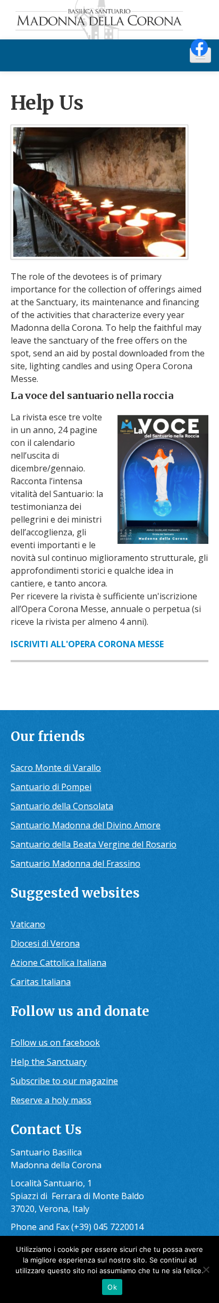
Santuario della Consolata (62, 806)
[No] (205, 1269)
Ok (112, 1287)
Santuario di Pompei (51, 787)
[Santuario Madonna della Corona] (109, 19)
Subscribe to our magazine (64, 1081)
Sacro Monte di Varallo (56, 767)
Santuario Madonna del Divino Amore (86, 825)
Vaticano (28, 924)
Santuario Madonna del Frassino (75, 863)
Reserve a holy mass (51, 1100)
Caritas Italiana (41, 982)
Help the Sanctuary (49, 1062)
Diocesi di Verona (45, 943)
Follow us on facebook (55, 1042)
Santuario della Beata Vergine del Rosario (93, 844)
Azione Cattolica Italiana (58, 962)
